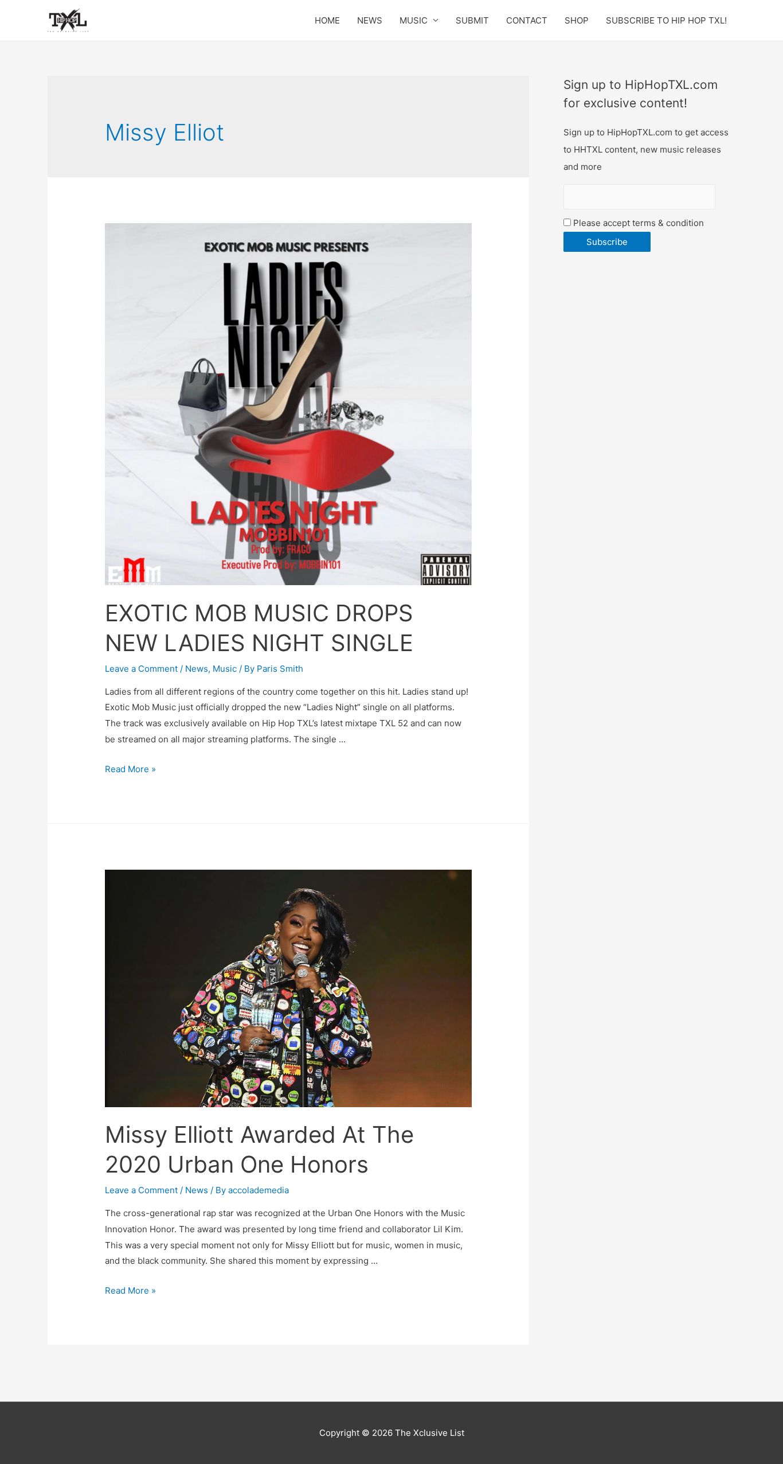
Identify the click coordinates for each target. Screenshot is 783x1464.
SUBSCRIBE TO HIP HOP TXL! (666, 20)
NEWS (369, 20)
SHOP (577, 20)
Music (225, 668)
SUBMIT (472, 20)
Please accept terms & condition (637, 222)
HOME (327, 20)
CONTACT (526, 20)
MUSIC (414, 20)
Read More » (130, 769)
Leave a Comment (141, 668)
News (196, 668)
